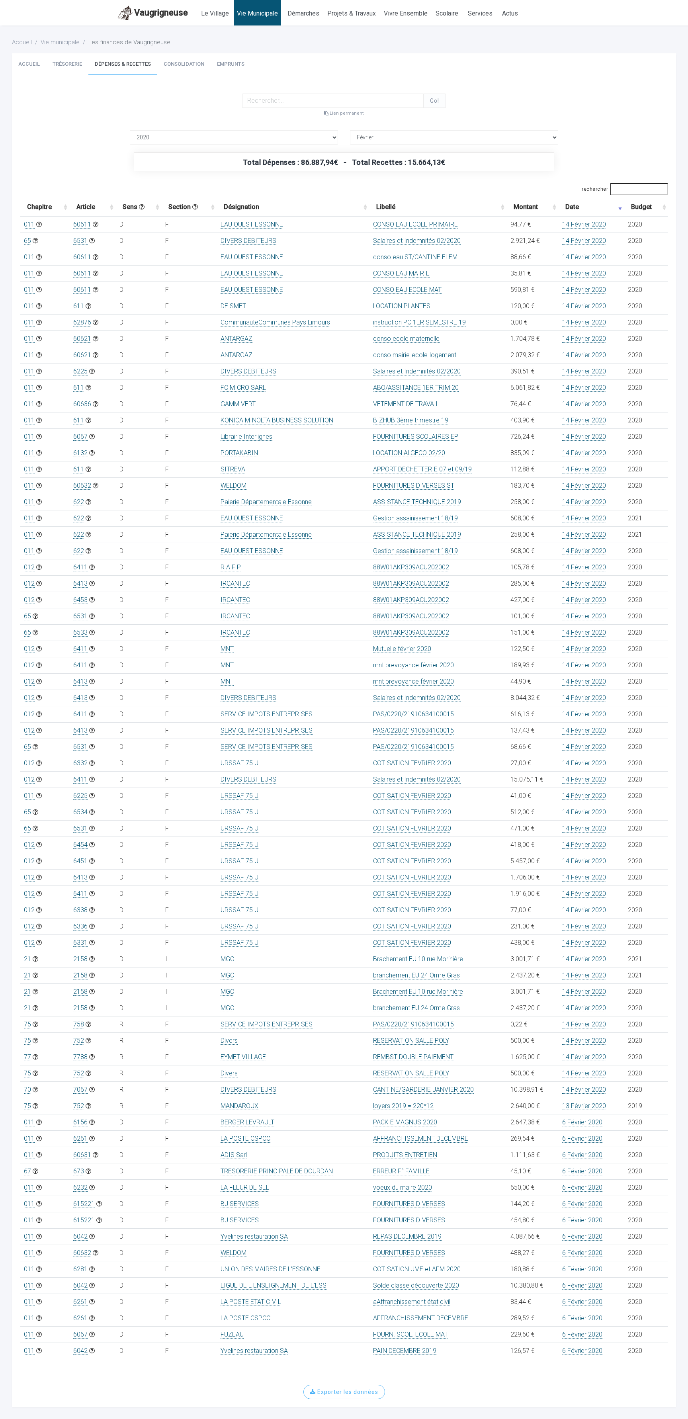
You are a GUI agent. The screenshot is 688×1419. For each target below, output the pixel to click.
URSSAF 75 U (239, 763)
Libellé (385, 207)
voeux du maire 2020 (402, 1187)
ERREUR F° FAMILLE (401, 1171)
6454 (80, 844)
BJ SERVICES (240, 1204)
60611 (82, 224)
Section (180, 207)
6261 (80, 1138)
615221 (84, 1204)
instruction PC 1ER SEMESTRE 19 (419, 322)
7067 (80, 1089)
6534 (80, 812)
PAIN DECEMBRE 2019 (404, 1350)
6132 (80, 453)
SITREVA (233, 469)
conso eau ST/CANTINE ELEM (415, 257)
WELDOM (233, 485)
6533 (80, 632)
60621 (82, 338)
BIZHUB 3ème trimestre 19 (410, 420)
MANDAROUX (239, 1106)
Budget (641, 207)
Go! (434, 101)
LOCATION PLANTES (401, 306)
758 (78, 1024)
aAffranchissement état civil (411, 1302)
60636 (82, 404)
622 (78, 502)
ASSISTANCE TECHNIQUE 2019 (417, 502)
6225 (80, 371)
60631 (82, 1155)
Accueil (22, 42)
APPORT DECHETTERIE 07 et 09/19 (422, 469)
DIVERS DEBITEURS (248, 240)
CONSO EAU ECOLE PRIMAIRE (415, 224)
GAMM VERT (238, 404)
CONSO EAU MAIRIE (401, 273)
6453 (80, 600)
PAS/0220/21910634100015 (413, 714)
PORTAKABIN (239, 453)
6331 (80, 942)
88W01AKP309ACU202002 (411, 567)
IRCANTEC (235, 583)
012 (29, 567)
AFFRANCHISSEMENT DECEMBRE (420, 1138)
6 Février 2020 (582, 1122)
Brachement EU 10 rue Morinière (418, 959)
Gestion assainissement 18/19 (415, 518)
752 (78, 1040)
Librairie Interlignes (246, 436)
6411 (80, 567)
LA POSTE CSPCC (245, 1138)
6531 (80, 240)
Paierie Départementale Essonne (266, 502)
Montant (526, 207)
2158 (80, 959)
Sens (131, 207)
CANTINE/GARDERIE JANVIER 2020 (423, 1089)
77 (27, 1057)
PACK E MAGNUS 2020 (405, 1122)
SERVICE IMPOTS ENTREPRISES (267, 714)
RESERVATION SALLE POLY (411, 1040)
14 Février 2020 (584, 224)
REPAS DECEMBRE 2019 (407, 1236)
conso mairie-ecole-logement (414, 355)
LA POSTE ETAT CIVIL (251, 1302)
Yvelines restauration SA (254, 1236)
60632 (82, 485)
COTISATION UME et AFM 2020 (417, 1269)
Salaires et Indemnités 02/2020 (417, 240)
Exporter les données (347, 1392)
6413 (80, 583)
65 (27, 240)
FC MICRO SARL (243, 387)
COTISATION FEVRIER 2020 (412, 763)
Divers (229, 1040)
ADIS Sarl (234, 1155)
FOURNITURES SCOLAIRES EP (415, 436)
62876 (82, 322)
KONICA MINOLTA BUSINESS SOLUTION (277, 420)
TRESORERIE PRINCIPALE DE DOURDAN (277, 1171)
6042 (80, 1236)
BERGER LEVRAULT (247, 1122)
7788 (80, 1057)
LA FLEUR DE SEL (245, 1187)
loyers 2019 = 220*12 (403, 1106)
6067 (80, 436)
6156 (80, 1122)
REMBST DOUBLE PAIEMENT (413, 1057)
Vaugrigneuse (161, 13)
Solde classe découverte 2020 (416, 1285)
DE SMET (233, 306)
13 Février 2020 (584, 1106)
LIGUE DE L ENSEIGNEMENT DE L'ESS (273, 1285)
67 (27, 1171)
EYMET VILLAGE (243, 1057)
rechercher (595, 189)
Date (572, 207)
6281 (80, 1269)
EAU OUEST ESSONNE (252, 224)
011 (29, 224)
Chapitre (39, 207)
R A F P (231, 567)
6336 (80, 926)
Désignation (241, 207)
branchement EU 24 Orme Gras (416, 975)
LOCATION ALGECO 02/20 (409, 453)
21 (27, 959)
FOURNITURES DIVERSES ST (413, 485)
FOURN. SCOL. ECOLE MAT (410, 1334)
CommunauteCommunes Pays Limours (275, 322)
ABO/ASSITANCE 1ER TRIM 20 (416, 387)
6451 (80, 861)
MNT (227, 649)
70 (27, 1089)
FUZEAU (232, 1334)
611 (78, 306)
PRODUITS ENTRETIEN (405, 1155)
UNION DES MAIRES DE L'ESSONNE (271, 1269)
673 (78, 1171)
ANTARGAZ (236, 338)
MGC (227, 959)
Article (85, 207)
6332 (80, 763)
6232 (80, 1187)
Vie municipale (60, 42)
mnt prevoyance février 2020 (413, 665)
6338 (80, 910)
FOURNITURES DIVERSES (409, 1204)
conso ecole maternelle (406, 338)
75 (27, 1024)
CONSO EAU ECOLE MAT (407, 289)
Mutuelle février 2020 (402, 649)
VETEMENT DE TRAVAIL (406, 404)
